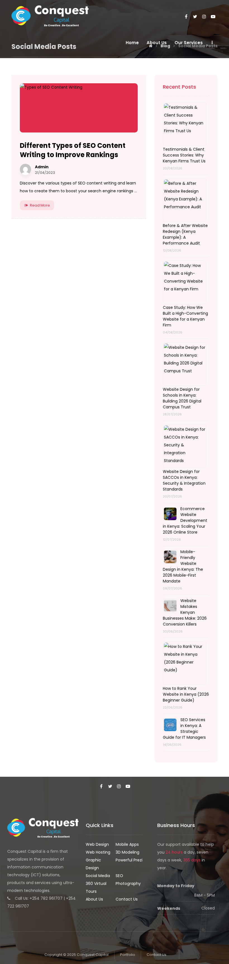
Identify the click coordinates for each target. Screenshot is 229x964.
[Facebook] (186, 16)
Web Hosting (98, 852)
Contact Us (127, 899)
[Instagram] (204, 16)
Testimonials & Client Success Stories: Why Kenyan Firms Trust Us (184, 155)
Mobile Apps (127, 844)
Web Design (97, 844)
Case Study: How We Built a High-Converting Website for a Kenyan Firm (185, 316)
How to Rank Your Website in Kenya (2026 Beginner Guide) (186, 694)
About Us (94, 899)
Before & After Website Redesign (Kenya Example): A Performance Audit (185, 234)
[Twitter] (195, 16)
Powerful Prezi (129, 860)
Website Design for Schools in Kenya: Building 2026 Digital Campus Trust (182, 398)
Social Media (98, 875)
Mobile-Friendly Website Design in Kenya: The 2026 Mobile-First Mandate (183, 566)
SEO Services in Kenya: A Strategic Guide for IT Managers (184, 728)
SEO (119, 875)
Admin (42, 167)
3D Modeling (127, 852)
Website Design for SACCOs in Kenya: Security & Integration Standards (184, 480)
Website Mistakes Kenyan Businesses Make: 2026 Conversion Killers (185, 612)
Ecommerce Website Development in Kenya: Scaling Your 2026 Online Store (185, 520)
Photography (128, 883)
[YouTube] (213, 16)
